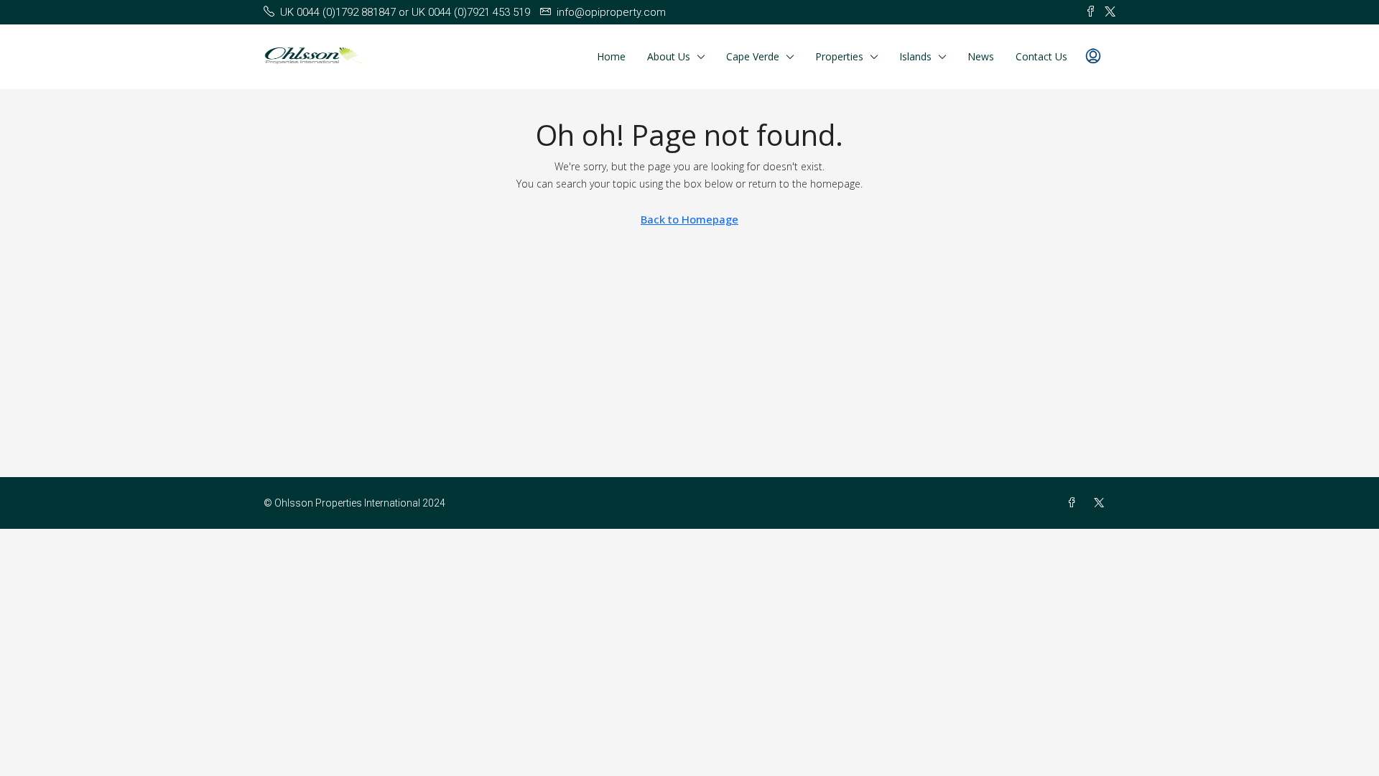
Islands (915, 56)
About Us (668, 56)
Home (611, 56)
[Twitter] (1102, 503)
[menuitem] (1093, 57)
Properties (839, 56)
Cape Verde (752, 56)
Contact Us (1041, 56)
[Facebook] (1074, 503)
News (980, 56)
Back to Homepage (689, 219)
